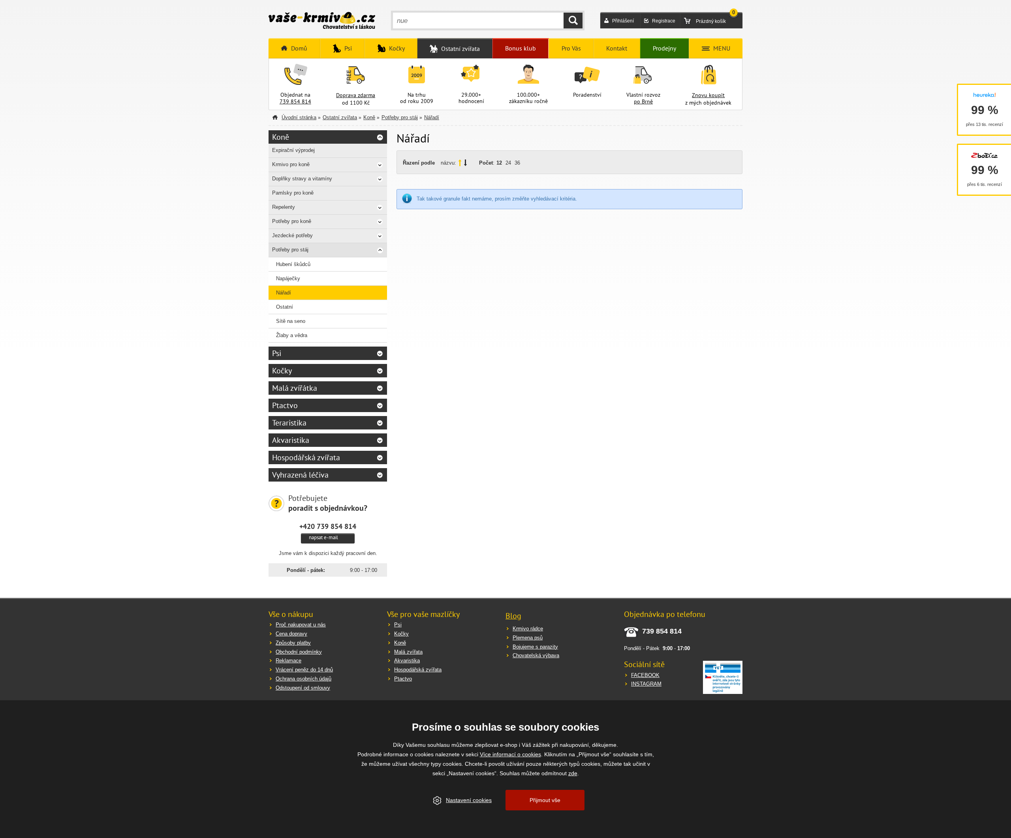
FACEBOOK (645, 675)
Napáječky (288, 278)
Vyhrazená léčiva (300, 475)
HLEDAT (573, 20)
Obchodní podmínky (299, 652)
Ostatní (284, 307)
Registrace (663, 21)
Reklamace (288, 661)
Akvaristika (290, 440)
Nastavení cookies (469, 800)
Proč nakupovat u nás (301, 625)
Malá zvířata (408, 652)
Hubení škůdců (293, 264)
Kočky (282, 371)
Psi (276, 353)
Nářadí (431, 117)
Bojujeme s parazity (535, 647)
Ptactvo (285, 405)
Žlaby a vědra (291, 335)
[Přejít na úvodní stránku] (322, 21)
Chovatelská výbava (536, 655)
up (460, 162)
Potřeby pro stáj (399, 117)
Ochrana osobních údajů (303, 679)
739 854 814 (295, 101)
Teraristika (289, 423)
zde (572, 773)
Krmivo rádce (528, 629)
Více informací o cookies (510, 754)
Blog (513, 616)
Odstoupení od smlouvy (303, 688)
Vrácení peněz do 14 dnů (304, 670)
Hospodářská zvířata (306, 457)
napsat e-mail (323, 537)
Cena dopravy (291, 634)
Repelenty (283, 207)
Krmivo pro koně (291, 164)
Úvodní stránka (299, 117)
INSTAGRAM (646, 684)
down (465, 162)
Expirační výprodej (293, 150)
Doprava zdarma (355, 95)
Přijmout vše (545, 800)
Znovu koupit (708, 95)
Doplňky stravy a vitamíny (302, 179)
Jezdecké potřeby (292, 235)
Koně (369, 117)
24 (508, 163)
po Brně (643, 101)
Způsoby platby (293, 643)
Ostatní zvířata (340, 117)
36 (517, 163)
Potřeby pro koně (291, 221)
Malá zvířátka (294, 388)
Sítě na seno (290, 321)
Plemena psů (528, 638)
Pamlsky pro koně (293, 193)
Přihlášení (623, 21)
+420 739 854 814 (327, 526)
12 (499, 163)
